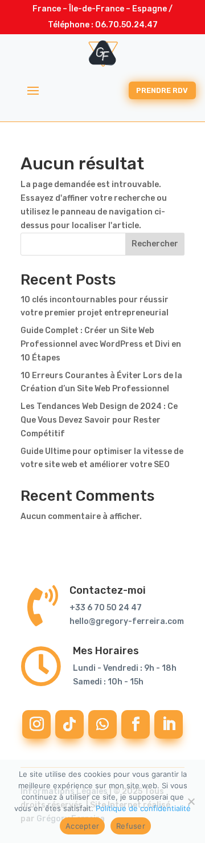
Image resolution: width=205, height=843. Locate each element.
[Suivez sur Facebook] (135, 724)
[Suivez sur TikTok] (69, 724)
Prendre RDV (162, 90)
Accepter (82, 825)
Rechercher (155, 244)
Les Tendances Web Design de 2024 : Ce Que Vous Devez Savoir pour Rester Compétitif (99, 420)
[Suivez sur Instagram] (36, 724)
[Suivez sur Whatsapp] (102, 724)
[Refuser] (190, 801)
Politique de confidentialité (143, 808)
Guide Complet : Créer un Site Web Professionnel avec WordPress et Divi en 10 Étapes (100, 344)
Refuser (130, 825)
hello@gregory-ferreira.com (126, 621)
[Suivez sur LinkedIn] (168, 724)
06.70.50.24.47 (126, 25)
